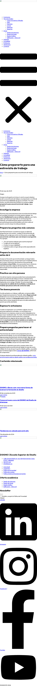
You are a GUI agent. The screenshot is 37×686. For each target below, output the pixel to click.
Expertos (9, 29)
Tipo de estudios (8, 19)
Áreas (5, 31)
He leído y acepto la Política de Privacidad (14, 496)
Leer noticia (3, 395)
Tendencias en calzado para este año (14, 431)
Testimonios (6, 44)
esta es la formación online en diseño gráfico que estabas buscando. (18, 356)
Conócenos (6, 17)
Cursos (9, 26)
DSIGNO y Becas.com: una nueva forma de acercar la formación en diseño (16, 388)
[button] (18, 89)
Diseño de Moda (12, 34)
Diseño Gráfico (11, 36)
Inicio (1, 172)
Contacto (6, 46)
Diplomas (9, 27)
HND (8, 22)
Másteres (9, 24)
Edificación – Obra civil (13, 38)
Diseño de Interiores (13, 32)
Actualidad (6, 41)
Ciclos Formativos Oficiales (15, 20)
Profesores (6, 43)
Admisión (6, 39)
